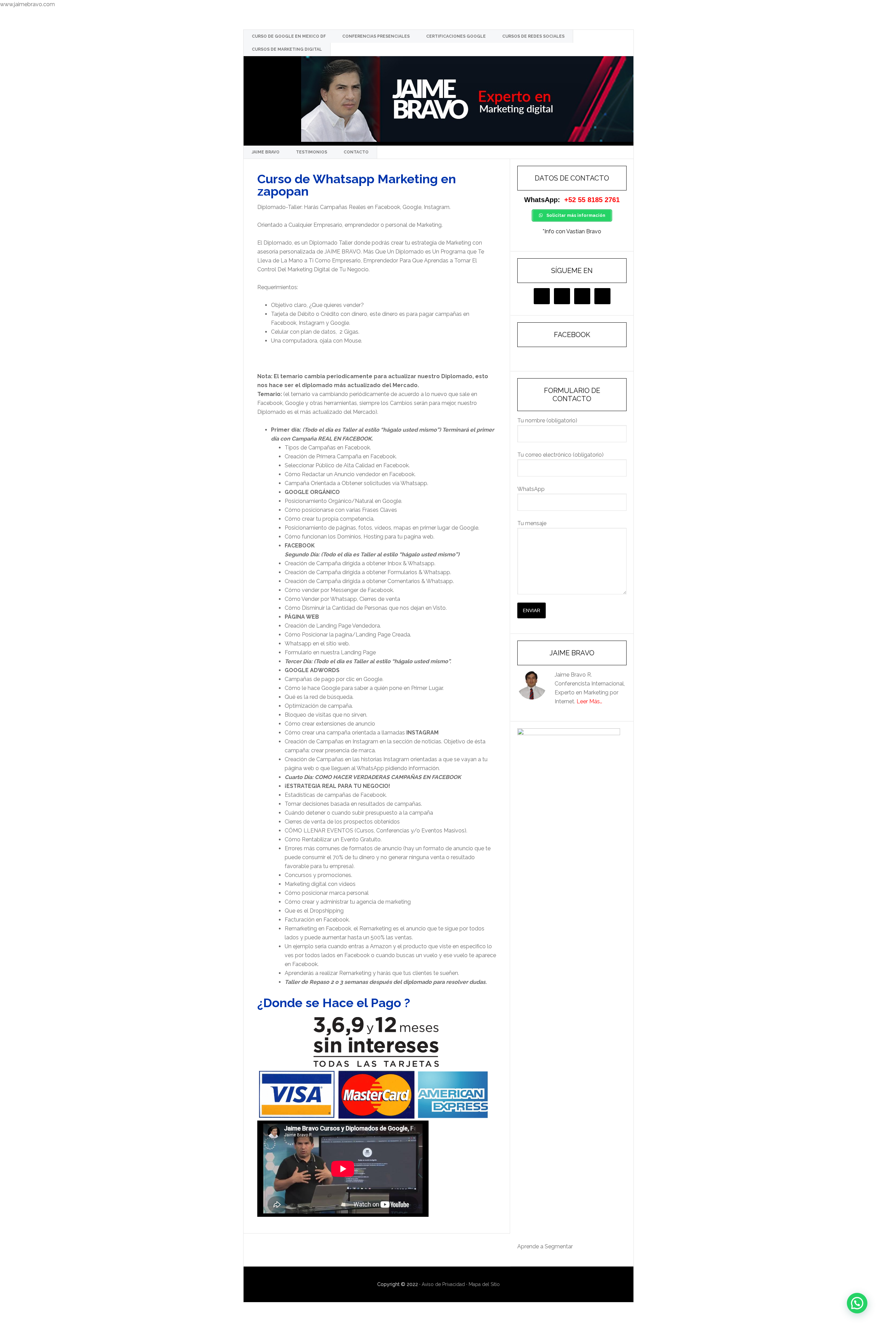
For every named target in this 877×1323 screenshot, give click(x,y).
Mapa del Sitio (484, 1284)
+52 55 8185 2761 (592, 199)
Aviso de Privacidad (443, 1284)
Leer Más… (589, 701)
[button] (857, 1303)
